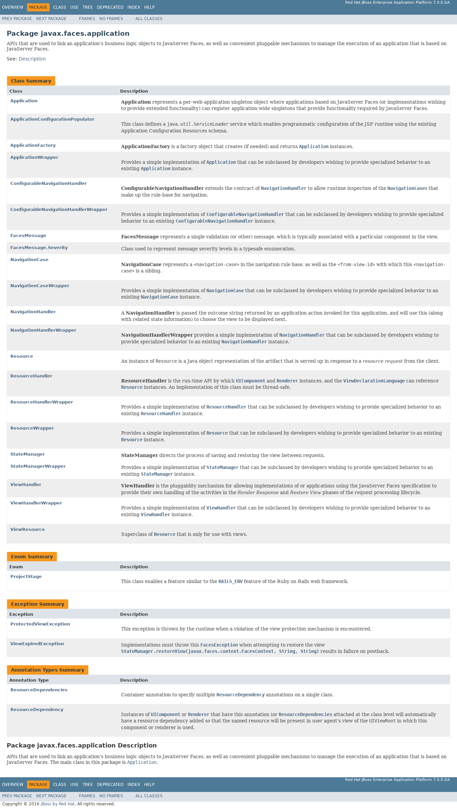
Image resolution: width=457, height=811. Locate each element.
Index (133, 7)
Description (32, 59)
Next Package (51, 18)
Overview (12, 7)
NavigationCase (29, 259)
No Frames (111, 18)
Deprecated (110, 7)
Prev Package (17, 18)
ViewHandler (25, 484)
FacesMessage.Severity (39, 247)
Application (23, 100)
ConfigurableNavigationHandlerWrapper (58, 209)
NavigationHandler (33, 311)
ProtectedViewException (40, 623)
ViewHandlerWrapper (36, 502)
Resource (21, 356)
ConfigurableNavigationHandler (48, 183)
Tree (88, 7)
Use (74, 7)
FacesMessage (28, 235)
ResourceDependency (36, 709)
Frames (87, 18)
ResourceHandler (31, 375)
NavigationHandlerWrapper (43, 330)
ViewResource (27, 529)
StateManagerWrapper (38, 466)
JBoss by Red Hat (58, 804)
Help (149, 7)
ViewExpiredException (37, 643)
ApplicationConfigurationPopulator (52, 119)
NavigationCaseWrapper (39, 285)
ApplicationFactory (33, 145)
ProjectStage (26, 576)
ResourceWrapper (32, 428)
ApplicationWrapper (34, 157)
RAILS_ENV (230, 581)
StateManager (27, 454)
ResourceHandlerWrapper (41, 401)
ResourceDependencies (39, 689)
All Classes (149, 18)
